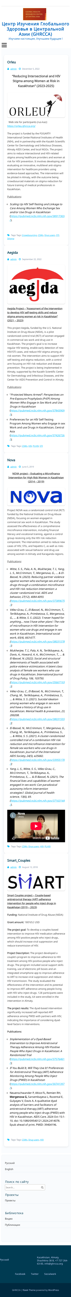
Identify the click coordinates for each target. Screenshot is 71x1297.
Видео (9, 1218)
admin (13, 68)
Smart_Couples (18, 860)
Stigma (10, 238)
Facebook (20, 1273)
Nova (11, 460)
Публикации (12, 1224)
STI (57, 235)
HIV (30, 445)
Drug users (49, 235)
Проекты (10, 1200)
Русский (10, 1163)
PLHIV (36, 445)
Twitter (35, 1273)
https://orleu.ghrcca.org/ (21, 126)
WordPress (53, 1290)
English (9, 1169)
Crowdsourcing (29, 235)
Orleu (11, 62)
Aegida (12, 252)
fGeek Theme (29, 1290)
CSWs (40, 235)
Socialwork (50, 1273)
